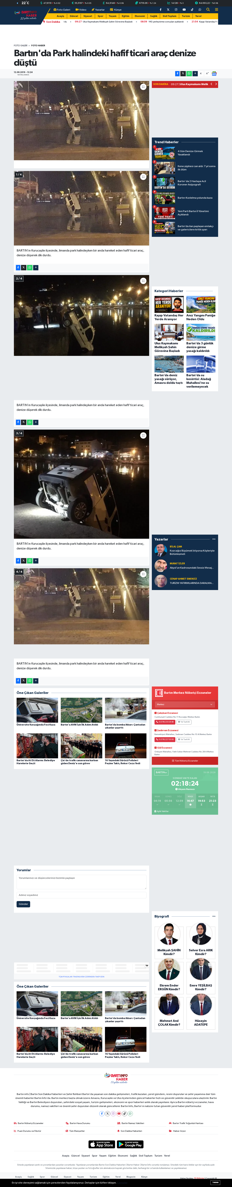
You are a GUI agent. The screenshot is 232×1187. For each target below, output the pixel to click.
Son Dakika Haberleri (131, 1131)
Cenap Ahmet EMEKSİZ (183, 579)
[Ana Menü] (215, 9)
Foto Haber (38, 46)
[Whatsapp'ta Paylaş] (189, 73)
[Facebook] (101, 1113)
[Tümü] (213, 539)
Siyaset (87, 16)
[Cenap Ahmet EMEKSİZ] (161, 581)
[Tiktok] (124, 1113)
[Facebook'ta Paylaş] (177, 73)
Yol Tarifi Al (185, 722)
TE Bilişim (199, 1178)
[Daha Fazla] (195, 73)
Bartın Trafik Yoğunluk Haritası (188, 1123)
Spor (100, 16)
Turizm (186, 16)
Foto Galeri (63, 10)
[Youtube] (119, 1113)
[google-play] (130, 1144)
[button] (211, 84)
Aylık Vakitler (163, 811)
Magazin (130, 1177)
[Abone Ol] (214, 73)
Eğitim (125, 16)
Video (82, 10)
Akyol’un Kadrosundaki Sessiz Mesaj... (192, 568)
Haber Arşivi (179, 1131)
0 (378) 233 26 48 (166, 722)
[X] (107, 1113)
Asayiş (60, 16)
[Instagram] (113, 1113)
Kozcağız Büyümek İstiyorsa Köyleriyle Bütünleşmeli (192, 552)
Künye (118, 10)
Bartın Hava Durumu (80, 1123)
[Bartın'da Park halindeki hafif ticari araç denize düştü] (81, 120)
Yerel (198, 16)
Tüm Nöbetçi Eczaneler (186, 761)
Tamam (215, 1182)
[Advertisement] (81, 378)
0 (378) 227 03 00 (166, 739)
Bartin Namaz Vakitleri (133, 1123)
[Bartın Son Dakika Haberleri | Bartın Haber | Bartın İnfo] (26, 15)
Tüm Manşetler (77, 1131)
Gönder (23, 904)
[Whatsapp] (130, 1113)
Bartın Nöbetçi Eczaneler (30, 1123)
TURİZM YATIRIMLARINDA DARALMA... (192, 583)
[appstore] (102, 1144)
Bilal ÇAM (176, 547)
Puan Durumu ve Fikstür (29, 1131)
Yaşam (112, 16)
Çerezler (122, 1182)
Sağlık (153, 16)
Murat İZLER (177, 563)
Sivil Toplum (169, 16)
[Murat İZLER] (161, 565)
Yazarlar (100, 10)
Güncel (74, 16)
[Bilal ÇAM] (161, 550)
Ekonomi (140, 16)
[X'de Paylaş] (183, 73)
